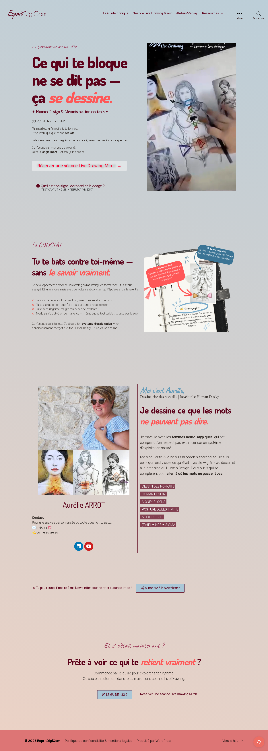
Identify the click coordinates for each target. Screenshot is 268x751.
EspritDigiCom (48, 741)
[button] (79, 166)
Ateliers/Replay (187, 13)
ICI (50, 527)
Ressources (210, 13)
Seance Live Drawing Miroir (152, 13)
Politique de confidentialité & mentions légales (98, 741)
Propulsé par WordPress (154, 741)
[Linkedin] (78, 546)
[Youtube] (88, 546)
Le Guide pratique (116, 13)
